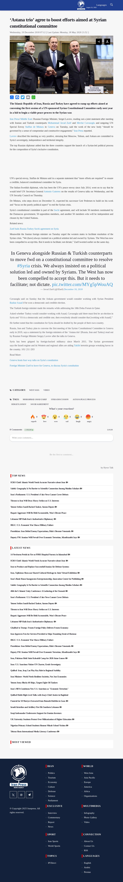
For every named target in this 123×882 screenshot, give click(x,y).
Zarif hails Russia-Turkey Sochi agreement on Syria (34, 228)
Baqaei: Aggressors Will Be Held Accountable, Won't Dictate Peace (38, 513)
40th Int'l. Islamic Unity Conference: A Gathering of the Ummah (37, 591)
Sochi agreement (40, 404)
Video (47, 390)
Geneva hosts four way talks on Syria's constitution (34, 360)
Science (51, 796)
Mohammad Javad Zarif (59, 123)
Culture (51, 787)
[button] (61, 64)
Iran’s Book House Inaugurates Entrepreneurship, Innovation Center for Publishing (45, 579)
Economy (52, 782)
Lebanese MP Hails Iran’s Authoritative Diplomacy (31, 519)
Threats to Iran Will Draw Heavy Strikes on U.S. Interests (34, 501)
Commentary (54, 817)
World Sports (54, 846)
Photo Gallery (90, 817)
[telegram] (29, 794)
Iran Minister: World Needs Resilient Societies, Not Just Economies (38, 677)
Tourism (52, 777)
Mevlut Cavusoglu (86, 123)
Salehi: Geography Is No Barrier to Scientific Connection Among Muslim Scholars (44, 488)
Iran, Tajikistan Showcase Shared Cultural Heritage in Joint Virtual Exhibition (43, 573)
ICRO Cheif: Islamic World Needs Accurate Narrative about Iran (37, 482)
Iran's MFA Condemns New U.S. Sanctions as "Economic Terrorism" (39, 689)
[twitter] (13, 794)
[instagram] (21, 794)
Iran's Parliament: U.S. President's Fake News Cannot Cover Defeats (39, 494)
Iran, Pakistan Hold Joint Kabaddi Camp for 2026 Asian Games (37, 658)
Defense (52, 791)
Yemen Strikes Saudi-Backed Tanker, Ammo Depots (32, 507)
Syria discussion (60, 399)
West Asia (34, 390)
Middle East (26, 119)
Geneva (51, 127)
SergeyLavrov (18, 404)
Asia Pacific (89, 777)
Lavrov (13, 136)
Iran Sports (53, 841)
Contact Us (89, 846)
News (50, 826)
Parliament (53, 800)
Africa (87, 791)
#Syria (23, 265)
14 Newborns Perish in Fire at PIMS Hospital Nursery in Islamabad (38, 554)
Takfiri (77, 345)
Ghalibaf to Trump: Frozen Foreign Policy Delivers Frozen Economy (39, 628)
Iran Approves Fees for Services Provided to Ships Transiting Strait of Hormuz (43, 634)
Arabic (87, 867)
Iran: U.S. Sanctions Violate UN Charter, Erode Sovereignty (35, 664)
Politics (51, 773)
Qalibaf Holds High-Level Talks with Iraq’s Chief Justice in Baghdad (39, 695)
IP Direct (52, 863)
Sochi (56, 210)
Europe (87, 782)
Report (51, 822)
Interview (52, 813)
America (88, 787)
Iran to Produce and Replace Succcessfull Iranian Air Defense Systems (39, 567)
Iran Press (14, 119)
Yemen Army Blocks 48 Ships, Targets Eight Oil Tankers (34, 683)
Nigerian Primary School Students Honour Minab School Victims (37, 725)
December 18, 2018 (73, 289)
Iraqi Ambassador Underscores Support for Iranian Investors (35, 713)
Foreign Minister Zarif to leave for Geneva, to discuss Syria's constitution (44, 365)
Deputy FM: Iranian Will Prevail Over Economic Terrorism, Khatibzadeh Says (43, 537)
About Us (88, 841)
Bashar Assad (16, 302)
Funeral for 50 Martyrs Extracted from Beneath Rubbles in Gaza (37, 701)
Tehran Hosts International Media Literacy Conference (33, 731)
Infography (89, 813)
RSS (86, 850)
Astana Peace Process (84, 399)
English (87, 863)
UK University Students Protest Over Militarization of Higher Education (40, 719)
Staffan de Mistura (34, 127)
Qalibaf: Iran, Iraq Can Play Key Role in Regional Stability (35, 670)
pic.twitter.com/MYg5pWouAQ (82, 284)
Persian (87, 872)
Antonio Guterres (52, 191)
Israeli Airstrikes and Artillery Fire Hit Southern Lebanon (34, 707)
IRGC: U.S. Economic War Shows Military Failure (31, 525)
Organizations (90, 796)
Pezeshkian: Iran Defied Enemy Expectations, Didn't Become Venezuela (40, 531)
